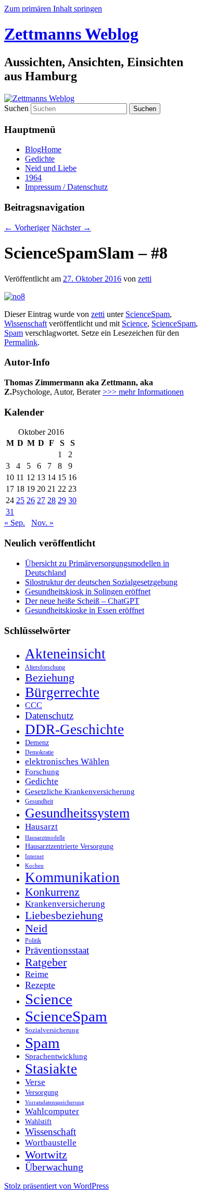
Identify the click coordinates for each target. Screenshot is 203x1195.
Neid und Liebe (51, 168)
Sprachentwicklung (56, 1056)
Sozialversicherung (52, 1030)
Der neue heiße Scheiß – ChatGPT (82, 600)
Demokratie (39, 752)
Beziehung (49, 678)
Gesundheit (39, 801)
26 (31, 500)
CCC (33, 705)
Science (134, 323)
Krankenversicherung (65, 904)
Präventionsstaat (57, 950)
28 (51, 500)
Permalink (20, 342)
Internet (34, 856)
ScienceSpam (147, 314)
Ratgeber (46, 962)
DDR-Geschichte (74, 729)
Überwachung (54, 1167)
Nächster (71, 227)
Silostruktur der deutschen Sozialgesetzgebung (101, 582)
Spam (13, 332)
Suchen (16, 108)
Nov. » (42, 522)
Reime (36, 974)
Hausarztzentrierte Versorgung (69, 846)
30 (72, 500)
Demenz (37, 742)
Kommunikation (72, 877)
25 (20, 500)
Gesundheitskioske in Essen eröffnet (84, 610)
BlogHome (43, 149)
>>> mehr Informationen (143, 391)
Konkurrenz (52, 892)
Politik (33, 940)
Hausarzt (41, 826)
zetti (144, 278)
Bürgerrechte (62, 692)
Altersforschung (45, 667)
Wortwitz (46, 1154)
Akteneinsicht (65, 654)
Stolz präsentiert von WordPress (56, 1185)
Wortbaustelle (51, 1143)
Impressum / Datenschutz (66, 186)
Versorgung (41, 1092)
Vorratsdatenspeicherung (54, 1102)
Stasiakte (51, 1069)
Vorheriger (26, 227)
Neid (36, 928)
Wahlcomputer (52, 1111)
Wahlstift (38, 1122)
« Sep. (14, 522)
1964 (33, 177)
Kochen (34, 865)
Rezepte (40, 985)
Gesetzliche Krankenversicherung (80, 791)
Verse (35, 1082)
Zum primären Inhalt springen (53, 8)
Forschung (42, 771)
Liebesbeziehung (64, 915)
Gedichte (40, 158)
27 (41, 500)
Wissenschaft (25, 323)
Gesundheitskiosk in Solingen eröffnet (87, 591)
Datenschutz (49, 715)
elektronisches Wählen (67, 761)
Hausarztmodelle (45, 837)
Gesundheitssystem (77, 813)
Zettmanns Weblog (71, 34)
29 (62, 500)
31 (10, 511)
